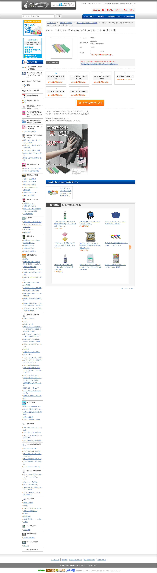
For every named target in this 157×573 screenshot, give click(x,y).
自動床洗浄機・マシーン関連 (32, 519)
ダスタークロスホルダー (31, 375)
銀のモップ (36, 4)
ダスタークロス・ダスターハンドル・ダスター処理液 (32, 379)
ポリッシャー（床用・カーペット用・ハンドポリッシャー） (32, 477)
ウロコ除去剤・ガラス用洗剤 (32, 440)
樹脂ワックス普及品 (29, 179)
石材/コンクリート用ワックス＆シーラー (32, 226)
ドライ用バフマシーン (30, 511)
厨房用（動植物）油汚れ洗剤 (32, 269)
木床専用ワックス (28, 203)
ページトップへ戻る (128, 288)
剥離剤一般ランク (28, 243)
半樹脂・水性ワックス (30, 192)
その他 (25, 522)
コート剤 (26, 546)
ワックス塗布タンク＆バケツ (32, 459)
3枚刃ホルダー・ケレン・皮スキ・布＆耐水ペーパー (32, 335)
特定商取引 (115, 16)
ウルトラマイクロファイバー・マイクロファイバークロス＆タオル (32, 370)
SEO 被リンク (103, 570)
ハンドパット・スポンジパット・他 (32, 392)
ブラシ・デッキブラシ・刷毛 (32, 357)
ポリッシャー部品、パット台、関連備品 (31, 494)
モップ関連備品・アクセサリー (32, 463)
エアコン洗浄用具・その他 (31, 419)
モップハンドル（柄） (30, 448)
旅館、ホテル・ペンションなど (32, 154)
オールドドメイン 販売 (93, 570)
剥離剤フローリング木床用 (31, 240)
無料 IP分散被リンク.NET (82, 570)
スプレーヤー (27, 355)
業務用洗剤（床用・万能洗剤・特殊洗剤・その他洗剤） (32, 263)
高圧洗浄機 (26, 516)
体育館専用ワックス (29, 206)
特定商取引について (75, 560)
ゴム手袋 (26, 349)
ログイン (118, 10)
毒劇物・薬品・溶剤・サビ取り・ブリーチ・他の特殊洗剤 (32, 305)
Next (130, 247)
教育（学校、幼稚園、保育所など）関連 (32, 146)
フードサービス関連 (29, 131)
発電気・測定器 (28, 503)
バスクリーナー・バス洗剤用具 (32, 279)
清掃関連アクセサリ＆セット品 (32, 384)
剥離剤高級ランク (28, 248)
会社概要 (101, 16)
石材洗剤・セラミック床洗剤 (32, 288)
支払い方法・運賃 (98, 10)
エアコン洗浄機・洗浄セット (32, 409)
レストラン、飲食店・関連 (31, 150)
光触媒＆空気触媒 (28, 538)
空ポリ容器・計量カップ (31, 388)
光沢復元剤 (26, 190)
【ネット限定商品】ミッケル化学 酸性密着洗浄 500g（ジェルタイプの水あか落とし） (65, 224)
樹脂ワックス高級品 (29, 184)
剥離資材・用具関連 (29, 251)
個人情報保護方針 (89, 560)
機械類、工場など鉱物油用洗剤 (32, 299)
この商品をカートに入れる (92, 103)
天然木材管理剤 (28, 214)
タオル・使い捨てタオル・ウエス (32, 345)
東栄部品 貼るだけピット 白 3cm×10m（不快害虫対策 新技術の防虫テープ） (90, 246)
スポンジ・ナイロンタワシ (31, 352)
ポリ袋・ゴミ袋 (28, 324)
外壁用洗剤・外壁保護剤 (31, 290)
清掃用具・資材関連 (66, 23)
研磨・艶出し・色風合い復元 (32, 222)
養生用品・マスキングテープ (32, 396)
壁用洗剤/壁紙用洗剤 (29, 267)
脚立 (24, 398)
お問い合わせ (129, 16)
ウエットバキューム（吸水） (32, 508)
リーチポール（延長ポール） (32, 432)
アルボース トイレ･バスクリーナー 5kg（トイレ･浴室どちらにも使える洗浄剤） (90, 267)
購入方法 (110, 10)
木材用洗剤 (26, 285)
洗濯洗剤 (26, 259)
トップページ (90, 16)
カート (129, 10)
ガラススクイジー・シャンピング (32, 429)
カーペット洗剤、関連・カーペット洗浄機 (32, 489)
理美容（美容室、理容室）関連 (32, 159)
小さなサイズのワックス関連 (32, 168)
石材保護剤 (26, 232)
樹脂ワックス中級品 (29, 182)
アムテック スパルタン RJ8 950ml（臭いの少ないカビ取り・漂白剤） (63, 267)
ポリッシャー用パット (30, 484)
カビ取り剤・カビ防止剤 (31, 282)
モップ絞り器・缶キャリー (31, 467)
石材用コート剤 (28, 229)
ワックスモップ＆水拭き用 (31, 451)
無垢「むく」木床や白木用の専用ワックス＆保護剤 (32, 210)
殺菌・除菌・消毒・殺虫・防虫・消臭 (32, 294)
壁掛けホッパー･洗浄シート (32, 406)
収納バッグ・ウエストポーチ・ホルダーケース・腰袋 (31, 340)
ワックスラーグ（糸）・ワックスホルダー (32, 455)
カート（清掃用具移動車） (31, 365)
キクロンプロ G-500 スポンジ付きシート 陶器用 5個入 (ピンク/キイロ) (64, 245)
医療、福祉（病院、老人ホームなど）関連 (32, 141)
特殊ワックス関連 (28, 195)
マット (25, 321)
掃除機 (25, 505)
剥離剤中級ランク (28, 245)
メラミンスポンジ (28, 318)
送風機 (25, 513)
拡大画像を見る (53, 62)
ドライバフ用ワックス (30, 187)
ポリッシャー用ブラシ (30, 482)
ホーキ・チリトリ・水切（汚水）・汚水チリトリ (32, 361)
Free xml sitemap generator (114, 570)
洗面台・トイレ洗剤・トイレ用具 (32, 273)
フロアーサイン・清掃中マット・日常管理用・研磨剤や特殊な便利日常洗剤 (32, 329)
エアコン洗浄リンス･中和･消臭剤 (32, 413)
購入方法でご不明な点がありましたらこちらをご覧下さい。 (99, 64)
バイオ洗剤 (26, 530)
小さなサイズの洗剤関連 (31, 171)
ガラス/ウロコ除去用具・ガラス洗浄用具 (32, 437)
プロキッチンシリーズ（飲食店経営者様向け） (32, 310)
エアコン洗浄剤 (28, 417)
